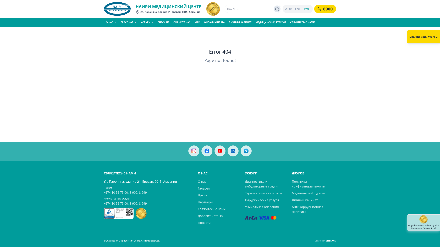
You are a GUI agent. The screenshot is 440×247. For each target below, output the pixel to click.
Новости (204, 223)
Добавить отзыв (210, 216)
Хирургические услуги (262, 200)
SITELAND (331, 240)
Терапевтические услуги (263, 193)
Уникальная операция (262, 207)
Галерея (204, 188)
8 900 (133, 192)
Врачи (202, 195)
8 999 (143, 192)
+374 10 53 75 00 (116, 192)
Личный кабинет (305, 200)
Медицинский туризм (308, 193)
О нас (202, 181)
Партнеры (205, 202)
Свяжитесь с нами (212, 209)
